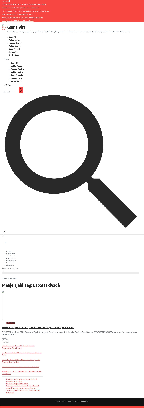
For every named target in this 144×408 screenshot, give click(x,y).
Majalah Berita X (84, 401)
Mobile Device (14, 46)
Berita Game (13, 55)
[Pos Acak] (3, 271)
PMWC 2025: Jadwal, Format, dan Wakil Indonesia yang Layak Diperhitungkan (38, 327)
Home (4, 278)
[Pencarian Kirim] (21, 90)
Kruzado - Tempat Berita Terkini (17, 384)
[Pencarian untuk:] (13, 92)
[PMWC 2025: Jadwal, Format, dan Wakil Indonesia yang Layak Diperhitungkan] (24, 319)
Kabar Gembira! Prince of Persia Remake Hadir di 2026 (20, 367)
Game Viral (17, 27)
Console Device (15, 43)
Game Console (14, 49)
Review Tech (14, 52)
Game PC (12, 37)
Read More (6, 342)
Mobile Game (14, 40)
